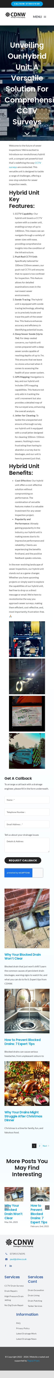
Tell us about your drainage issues (21, 834)
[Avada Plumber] (15, 12)
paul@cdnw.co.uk (18, 1259)
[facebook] (5, 1266)
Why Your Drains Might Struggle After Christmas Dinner (23, 1116)
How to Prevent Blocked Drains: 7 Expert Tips (22, 1042)
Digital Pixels (33, 1360)
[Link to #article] (27, 133)
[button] (6, 1207)
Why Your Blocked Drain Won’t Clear (22, 956)
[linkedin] (11, 1266)
